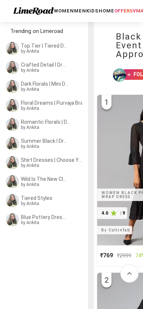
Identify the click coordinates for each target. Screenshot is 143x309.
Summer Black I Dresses (45, 141)
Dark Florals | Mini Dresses (45, 84)
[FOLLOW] (126, 75)
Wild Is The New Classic (45, 179)
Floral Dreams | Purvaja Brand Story (54, 103)
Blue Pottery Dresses (45, 217)
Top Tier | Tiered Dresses (45, 46)
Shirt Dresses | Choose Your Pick (51, 160)
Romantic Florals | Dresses (46, 122)
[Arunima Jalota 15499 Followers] (117, 75)
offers (123, 11)
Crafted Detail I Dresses (45, 65)
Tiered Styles (36, 198)
